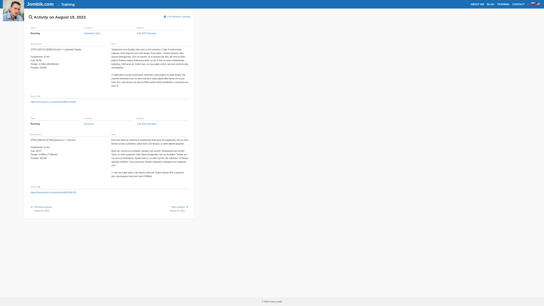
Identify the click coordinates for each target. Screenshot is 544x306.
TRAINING (503, 4)
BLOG (490, 4)
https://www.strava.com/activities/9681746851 (53, 102)
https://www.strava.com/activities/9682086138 (53, 192)
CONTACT (518, 4)
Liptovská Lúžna (92, 33)
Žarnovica (89, 124)
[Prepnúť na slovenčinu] (533, 4)
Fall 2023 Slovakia (146, 33)
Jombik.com (40, 4)
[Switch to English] (538, 4)
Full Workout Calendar (178, 16)
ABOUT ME (477, 4)
